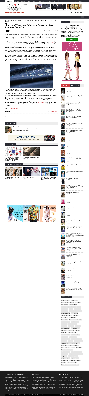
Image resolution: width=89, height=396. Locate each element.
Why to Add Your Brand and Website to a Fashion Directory (74, 255)
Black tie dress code (65, 328)
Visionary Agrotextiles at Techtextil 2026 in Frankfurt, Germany (74, 213)
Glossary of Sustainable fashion (67, 347)
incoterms (71, 341)
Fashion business (18, 17)
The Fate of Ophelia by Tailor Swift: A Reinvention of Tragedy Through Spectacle (74, 289)
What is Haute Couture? (72, 362)
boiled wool (78, 326)
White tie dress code (75, 328)
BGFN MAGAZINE (8, 20)
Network (55, 1)
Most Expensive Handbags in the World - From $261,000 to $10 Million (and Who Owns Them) (74, 103)
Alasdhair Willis (64, 311)
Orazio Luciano (78, 309)
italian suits (72, 311)
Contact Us (49, 1)
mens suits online (75, 334)
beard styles (78, 347)
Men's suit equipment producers (44, 381)
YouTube (81, 12)
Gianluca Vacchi (64, 317)
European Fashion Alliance (75, 360)
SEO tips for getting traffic (66, 315)
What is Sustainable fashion (67, 349)
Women (65, 17)
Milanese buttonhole (65, 313)
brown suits (78, 302)
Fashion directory (21, 379)
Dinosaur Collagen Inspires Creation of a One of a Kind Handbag (74, 131)
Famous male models (65, 339)
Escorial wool (64, 341)
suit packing (63, 326)
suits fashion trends (65, 351)
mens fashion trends (65, 321)
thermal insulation (41, 102)
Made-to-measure (63, 377)
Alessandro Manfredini (76, 339)
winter (40, 116)
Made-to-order (71, 377)
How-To (26, 17)
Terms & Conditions (73, 394)
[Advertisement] (44, 191)
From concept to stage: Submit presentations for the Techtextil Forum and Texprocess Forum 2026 (74, 282)
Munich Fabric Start (78, 341)
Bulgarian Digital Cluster (41, 394)
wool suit (71, 309)
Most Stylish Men (57, 17)
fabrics (17, 116)
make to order (79, 311)
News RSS (34, 394)
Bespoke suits (80, 387)
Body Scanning (64, 336)
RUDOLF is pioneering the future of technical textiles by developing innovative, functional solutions (75, 186)
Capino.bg (63, 362)
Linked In (77, 12)
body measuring (75, 358)
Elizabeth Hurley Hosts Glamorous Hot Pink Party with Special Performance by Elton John (74, 200)
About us (34, 1)
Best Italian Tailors (72, 332)
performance (29, 118)
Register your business (72, 39)
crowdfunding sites (65, 343)
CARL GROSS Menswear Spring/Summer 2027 (74, 151)
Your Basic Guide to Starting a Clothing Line (12, 178)
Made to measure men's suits (75, 319)
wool (21, 116)
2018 (43, 116)
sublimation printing (75, 343)
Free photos (63, 356)
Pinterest (75, 12)
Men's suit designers (40, 379)
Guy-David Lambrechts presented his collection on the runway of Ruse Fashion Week (74, 220)
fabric (24, 116)
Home (61, 394)
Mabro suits (71, 330)
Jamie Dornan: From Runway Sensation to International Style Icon (74, 124)
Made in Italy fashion (74, 345)
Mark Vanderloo (64, 304)
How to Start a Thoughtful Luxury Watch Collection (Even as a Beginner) (74, 89)
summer (33, 116)
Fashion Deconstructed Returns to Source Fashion (74, 144)
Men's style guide (13, 379)
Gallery (28, 1)
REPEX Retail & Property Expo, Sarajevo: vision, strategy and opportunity (74, 262)
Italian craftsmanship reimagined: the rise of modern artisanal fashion (74, 275)
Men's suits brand (72, 336)
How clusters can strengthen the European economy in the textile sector (48, 178)
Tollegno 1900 (52, 42)
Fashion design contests (76, 351)
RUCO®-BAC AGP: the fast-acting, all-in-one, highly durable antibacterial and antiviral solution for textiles (13, 159)
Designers (9, 17)
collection (47, 116)
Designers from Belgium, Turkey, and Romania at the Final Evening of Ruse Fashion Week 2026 (73, 241)
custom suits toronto (65, 300)
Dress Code (33, 17)
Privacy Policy (81, 394)
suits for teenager (71, 306)
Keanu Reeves (64, 319)
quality (24, 118)
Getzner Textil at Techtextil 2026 (72, 192)
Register (80, 1)
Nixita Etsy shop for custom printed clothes (69, 364)
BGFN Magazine (9, 1)
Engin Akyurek (72, 317)
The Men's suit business (17, 20)
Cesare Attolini (64, 309)
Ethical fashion (64, 354)
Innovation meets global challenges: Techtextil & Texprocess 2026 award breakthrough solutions (73, 248)
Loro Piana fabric (73, 304)
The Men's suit (42, 17)
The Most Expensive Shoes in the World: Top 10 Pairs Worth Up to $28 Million (74, 96)
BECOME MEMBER (79, 21)
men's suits (16, 377)
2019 (36, 116)
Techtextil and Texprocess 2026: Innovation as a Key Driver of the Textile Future (75, 268)
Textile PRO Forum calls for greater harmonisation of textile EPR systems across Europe (73, 110)
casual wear (19, 118)
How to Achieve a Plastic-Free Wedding (30, 178)
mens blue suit (75, 313)
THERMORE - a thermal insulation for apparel (31, 158)
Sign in (75, 1)
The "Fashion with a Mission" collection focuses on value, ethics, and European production (74, 227)
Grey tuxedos (64, 330)
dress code (63, 306)
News (49, 17)
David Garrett (76, 315)
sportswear (8, 118)
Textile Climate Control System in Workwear (72, 179)
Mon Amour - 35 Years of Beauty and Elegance (73, 165)
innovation (52, 116)
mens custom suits (72, 324)
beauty (78, 306)
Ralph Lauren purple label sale (67, 302)
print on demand (64, 345)
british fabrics (64, 324)
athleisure (13, 118)
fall (38, 116)
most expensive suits (65, 334)
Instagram (79, 12)
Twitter (73, 12)
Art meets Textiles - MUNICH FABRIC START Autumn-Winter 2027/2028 (73, 117)
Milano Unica (64, 332)
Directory (17, 1)
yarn (33, 118)
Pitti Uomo (78, 330)
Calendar (23, 1)
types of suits (71, 326)
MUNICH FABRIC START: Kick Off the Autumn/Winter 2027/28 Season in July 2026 (74, 138)
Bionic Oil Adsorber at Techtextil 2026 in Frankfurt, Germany (74, 206)
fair (26, 116)
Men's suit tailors (46, 377)
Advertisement (41, 1)
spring (29, 116)
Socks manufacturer (65, 358)
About (64, 394)
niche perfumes (64, 360)
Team (68, 394)
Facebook (71, 12)
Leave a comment (14, 108)
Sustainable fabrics (26, 20)
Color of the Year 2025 (72, 356)
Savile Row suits (75, 321)
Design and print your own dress (75, 354)
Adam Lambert (74, 300)
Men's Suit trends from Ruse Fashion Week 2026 (74, 172)
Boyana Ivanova (44, 30)
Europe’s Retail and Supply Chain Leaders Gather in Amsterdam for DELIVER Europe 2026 (74, 158)
